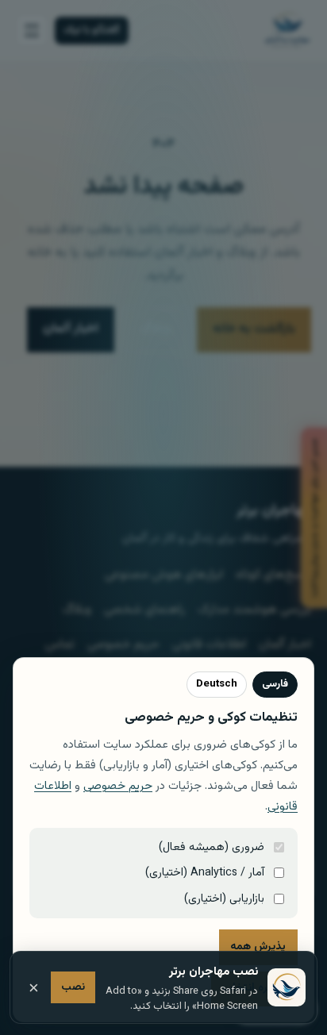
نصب (73, 987)
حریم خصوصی (117, 786)
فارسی (275, 684)
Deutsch (216, 684)
